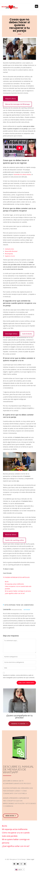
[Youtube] (17, 863)
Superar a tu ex (10, 256)
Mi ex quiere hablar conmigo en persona (18, 591)
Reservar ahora (10, 535)
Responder (27, 609)
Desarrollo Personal (11, 251)
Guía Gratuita (27, 334)
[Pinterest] (24, 863)
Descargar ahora (11, 334)
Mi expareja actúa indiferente (14, 584)
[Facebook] (14, 863)
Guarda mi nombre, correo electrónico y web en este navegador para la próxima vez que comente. (19, 676)
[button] (36, 6)
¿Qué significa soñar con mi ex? (15, 593)
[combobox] (20, 869)
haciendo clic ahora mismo (22, 174)
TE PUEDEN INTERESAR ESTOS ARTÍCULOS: (16, 577)
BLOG (6, 581)
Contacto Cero (9, 249)
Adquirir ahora (10, 99)
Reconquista (9, 254)
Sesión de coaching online (14, 540)
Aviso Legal (30, 859)
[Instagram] (21, 863)
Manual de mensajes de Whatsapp (17, 104)
